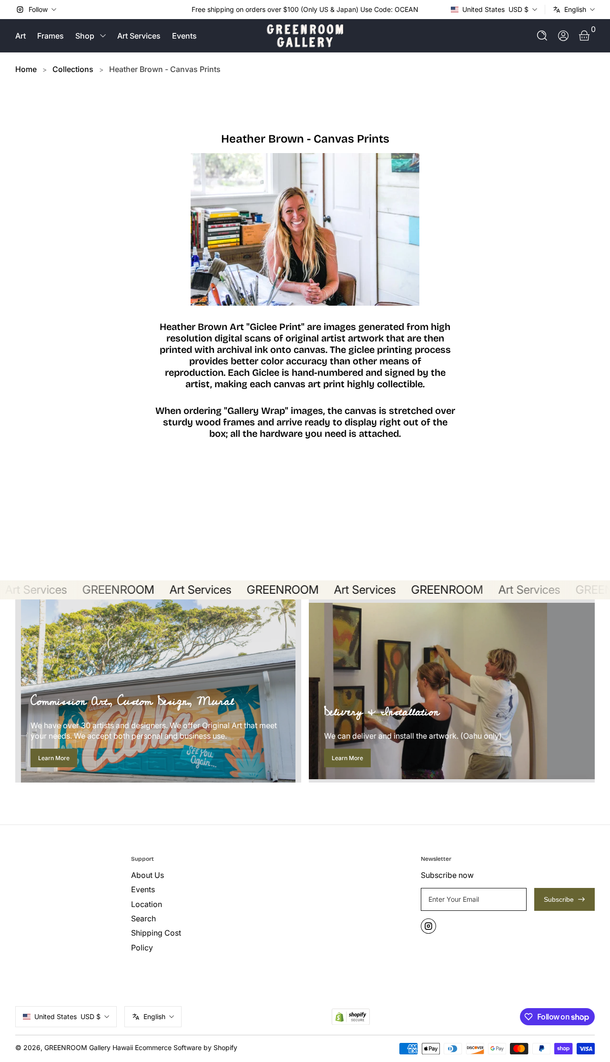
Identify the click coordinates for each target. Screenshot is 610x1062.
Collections (72, 69)
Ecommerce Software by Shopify (186, 1047)
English (575, 9)
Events (184, 36)
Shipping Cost (156, 933)
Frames (50, 36)
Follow (38, 9)
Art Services (139, 36)
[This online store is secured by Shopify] (351, 1017)
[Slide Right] (426, 9)
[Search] (542, 35)
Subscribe (559, 899)
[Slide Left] (184, 9)
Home (26, 69)
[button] (542, 35)
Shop (84, 36)
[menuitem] (185, 875)
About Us (147, 875)
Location (146, 904)
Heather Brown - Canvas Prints (165, 69)
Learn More (54, 758)
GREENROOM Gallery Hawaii (88, 1047)
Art (20, 36)
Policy (142, 947)
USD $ (495, 9)
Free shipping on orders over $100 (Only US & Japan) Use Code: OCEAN (305, 9)
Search (143, 918)
